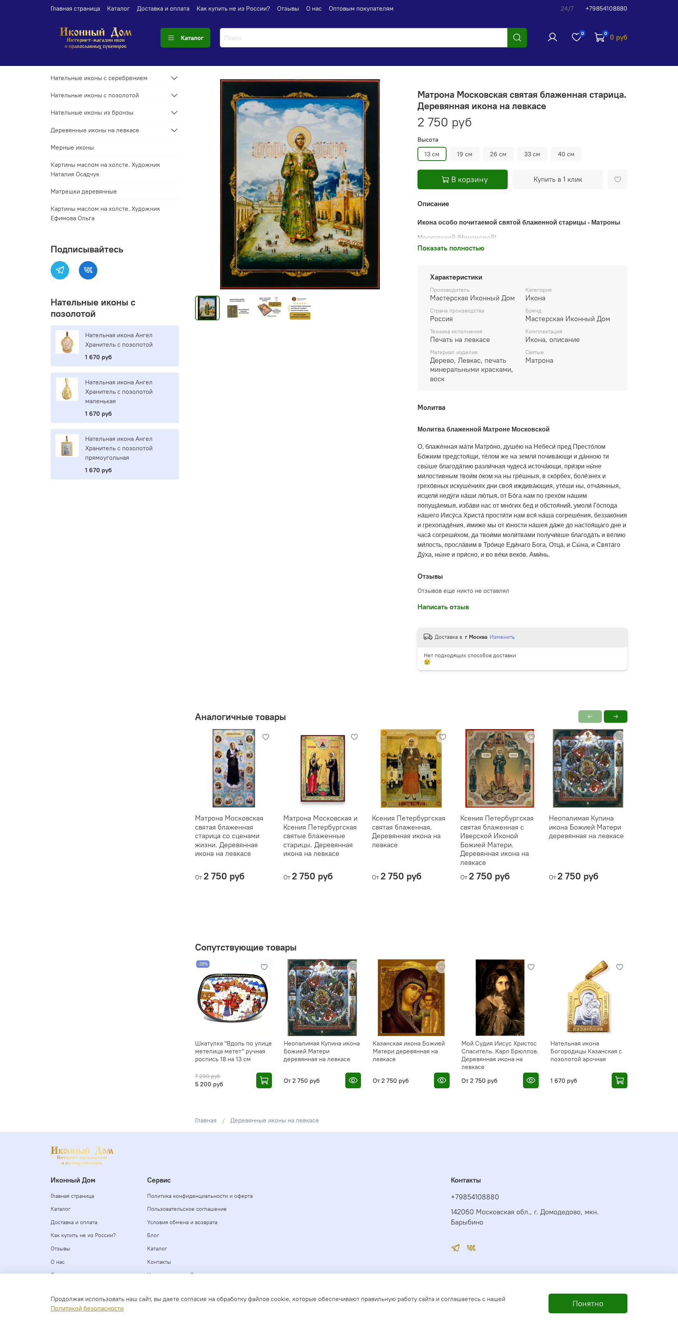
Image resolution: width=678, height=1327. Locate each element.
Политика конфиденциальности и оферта (200, 1195)
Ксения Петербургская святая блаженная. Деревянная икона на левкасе (408, 832)
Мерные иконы (72, 147)
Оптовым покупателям (361, 8)
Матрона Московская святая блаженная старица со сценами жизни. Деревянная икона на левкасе (229, 836)
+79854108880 (606, 8)
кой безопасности (98, 1308)
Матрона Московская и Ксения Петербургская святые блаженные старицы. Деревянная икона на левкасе (320, 836)
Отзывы (288, 8)
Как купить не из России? (233, 8)
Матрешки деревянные (84, 191)
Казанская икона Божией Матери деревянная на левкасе (408, 1051)
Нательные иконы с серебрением (99, 78)
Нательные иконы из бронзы (92, 112)
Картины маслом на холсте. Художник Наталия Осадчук (105, 169)
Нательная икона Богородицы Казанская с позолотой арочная (586, 1051)
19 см (464, 154)
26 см (498, 154)
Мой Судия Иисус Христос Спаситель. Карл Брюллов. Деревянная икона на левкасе (499, 1055)
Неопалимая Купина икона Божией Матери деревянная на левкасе (586, 827)
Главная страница (75, 8)
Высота (427, 139)
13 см (432, 154)
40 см (566, 154)
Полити (61, 1308)
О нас (314, 8)
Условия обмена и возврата (182, 1222)
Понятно (587, 1303)
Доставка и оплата (163, 8)
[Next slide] (392, 184)
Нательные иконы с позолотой (95, 95)
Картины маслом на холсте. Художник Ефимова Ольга (105, 213)
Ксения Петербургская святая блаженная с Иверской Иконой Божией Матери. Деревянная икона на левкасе (497, 840)
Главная (206, 1120)
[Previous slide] (207, 184)
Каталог (118, 8)
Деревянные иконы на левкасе (274, 1120)
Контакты (159, 1261)
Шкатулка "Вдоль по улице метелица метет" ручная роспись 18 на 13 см (233, 1051)
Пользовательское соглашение (187, 1208)
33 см (532, 154)
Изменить (502, 636)
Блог (153, 1235)
